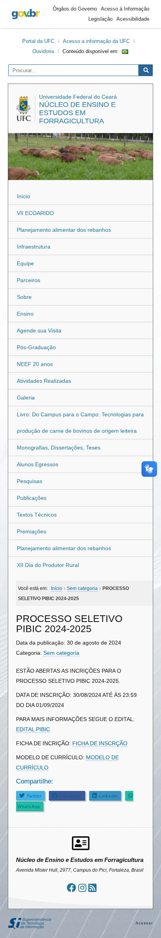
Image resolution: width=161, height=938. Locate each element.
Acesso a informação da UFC (96, 41)
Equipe (25, 263)
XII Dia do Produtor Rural (48, 565)
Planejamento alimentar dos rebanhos (64, 230)
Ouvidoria (43, 51)
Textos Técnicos (37, 515)
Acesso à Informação (125, 9)
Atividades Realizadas (44, 381)
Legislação (100, 19)
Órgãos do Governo (75, 9)
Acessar (144, 923)
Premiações (31, 531)
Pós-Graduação (36, 347)
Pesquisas (29, 481)
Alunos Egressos (37, 464)
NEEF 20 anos (35, 364)
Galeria (26, 397)
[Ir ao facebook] (71, 888)
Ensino (25, 314)
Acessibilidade (132, 19)
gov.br (26, 14)
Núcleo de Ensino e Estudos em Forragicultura (77, 113)
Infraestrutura (33, 246)
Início (23, 196)
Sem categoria (61, 653)
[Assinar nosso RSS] (92, 888)
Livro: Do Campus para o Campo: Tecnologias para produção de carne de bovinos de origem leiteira (80, 422)
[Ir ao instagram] (82, 888)
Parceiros (28, 280)
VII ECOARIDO (35, 213)
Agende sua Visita (39, 330)
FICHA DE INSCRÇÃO (99, 743)
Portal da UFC (38, 41)
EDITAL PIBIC (33, 729)
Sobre (24, 297)
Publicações (32, 498)
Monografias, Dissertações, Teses (58, 447)
